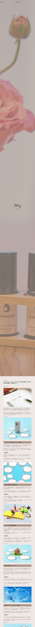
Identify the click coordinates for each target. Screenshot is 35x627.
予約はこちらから (6, 386)
